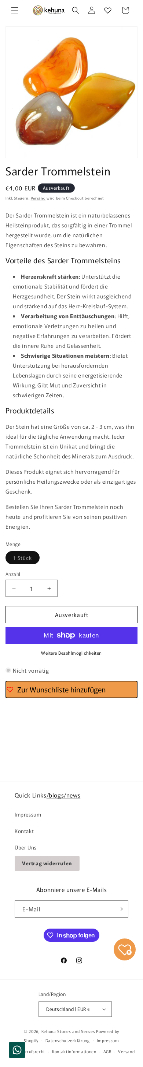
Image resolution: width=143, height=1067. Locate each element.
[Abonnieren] (120, 909)
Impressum (28, 814)
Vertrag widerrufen (47, 863)
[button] (15, 10)
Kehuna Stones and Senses (68, 1031)
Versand (38, 198)
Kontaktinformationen (74, 1051)
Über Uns (26, 847)
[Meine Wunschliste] (108, 10)
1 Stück (26, 559)
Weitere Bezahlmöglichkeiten (71, 653)
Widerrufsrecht (30, 1051)
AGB (107, 1051)
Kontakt (24, 830)
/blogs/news (64, 795)
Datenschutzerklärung (67, 1040)
